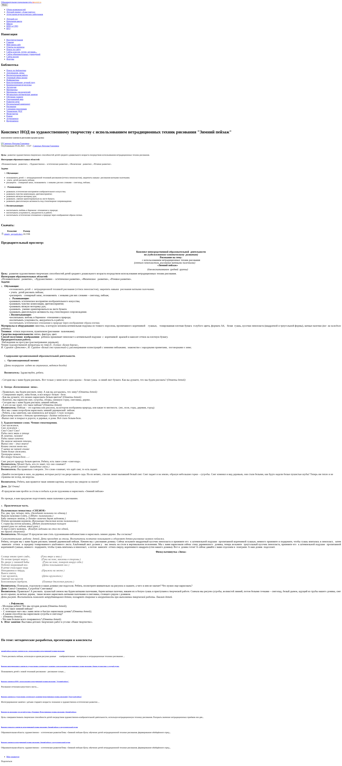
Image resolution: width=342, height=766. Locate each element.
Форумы (10, 59)
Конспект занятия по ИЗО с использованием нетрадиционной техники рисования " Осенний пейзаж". (35, 681)
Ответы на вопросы (15, 47)
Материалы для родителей (18, 92)
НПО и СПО (12, 26)
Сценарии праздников (16, 109)
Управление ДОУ (14, 111)
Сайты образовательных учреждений (23, 54)
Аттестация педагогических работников (24, 14)
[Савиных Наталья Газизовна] (15, 143)
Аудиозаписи (12, 118)
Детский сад (12, 19)
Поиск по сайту (13, 49)
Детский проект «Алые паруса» (20, 12)
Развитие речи (13, 102)
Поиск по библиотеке (16, 70)
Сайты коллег (12, 57)
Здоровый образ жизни (16, 78)
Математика (12, 90)
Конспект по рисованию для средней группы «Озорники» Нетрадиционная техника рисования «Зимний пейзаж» (39, 712)
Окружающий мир (14, 99)
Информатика (12, 80)
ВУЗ (8, 28)
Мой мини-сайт (13, 45)
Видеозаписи (12, 121)
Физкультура (12, 114)
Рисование (11, 106)
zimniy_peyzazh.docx (13, 234)
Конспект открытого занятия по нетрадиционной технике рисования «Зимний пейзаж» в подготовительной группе (39, 727)
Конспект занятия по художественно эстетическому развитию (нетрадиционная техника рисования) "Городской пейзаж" (41, 697)
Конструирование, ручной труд (20, 82)
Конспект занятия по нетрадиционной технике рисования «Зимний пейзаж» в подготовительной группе (35, 742)
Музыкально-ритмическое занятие (22, 94)
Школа (9, 24)
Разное (9, 116)
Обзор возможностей (16, 9)
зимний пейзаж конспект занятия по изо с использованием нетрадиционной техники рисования (33, 651)
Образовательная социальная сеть (21, 2)
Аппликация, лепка (15, 73)
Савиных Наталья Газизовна (46, 146)
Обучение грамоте (14, 97)
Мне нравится (12, 757)
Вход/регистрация (14, 40)
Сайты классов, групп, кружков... (21, 52)
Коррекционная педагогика (19, 85)
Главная (10, 42)
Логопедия (11, 87)
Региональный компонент (18, 104)
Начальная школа (14, 21)
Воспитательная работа (17, 75)
